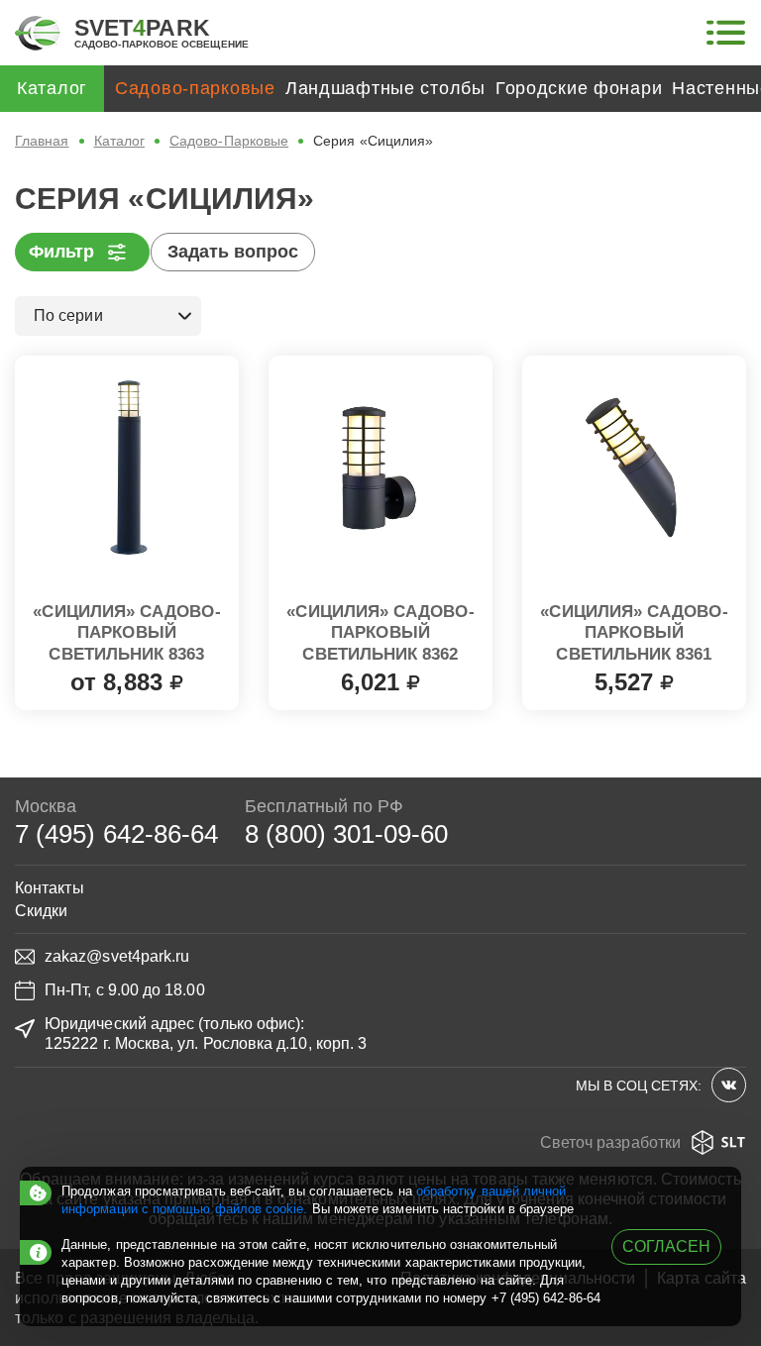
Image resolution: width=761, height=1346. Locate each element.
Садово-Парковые (228, 141)
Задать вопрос (232, 251)
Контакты (49, 888)
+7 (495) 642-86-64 (545, 1298)
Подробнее (127, 676)
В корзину (380, 676)
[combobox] (108, 316)
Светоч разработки (610, 1142)
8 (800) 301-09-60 (346, 834)
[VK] (728, 1085)
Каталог (120, 141)
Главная (42, 141)
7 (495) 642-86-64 (116, 834)
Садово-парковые (195, 88)
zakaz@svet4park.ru (117, 956)
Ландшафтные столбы (385, 88)
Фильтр (61, 251)
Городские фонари (579, 88)
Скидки (41, 910)
